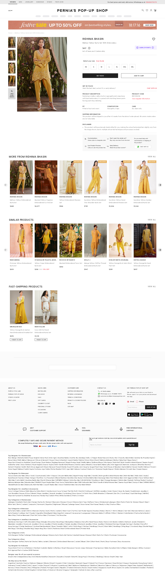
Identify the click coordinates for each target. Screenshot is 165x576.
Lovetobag (67, 493)
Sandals (60, 526)
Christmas (91, 556)
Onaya (51, 460)
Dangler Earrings (126, 524)
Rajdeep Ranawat (58, 462)
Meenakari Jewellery (15, 524)
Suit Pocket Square (85, 511)
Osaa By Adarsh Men (126, 458)
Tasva (10, 475)
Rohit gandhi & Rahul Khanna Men (111, 475)
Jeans (147, 511)
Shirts (29, 511)
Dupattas (49, 504)
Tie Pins (74, 511)
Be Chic (117, 493)
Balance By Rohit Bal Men (34, 484)
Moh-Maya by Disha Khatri (35, 491)
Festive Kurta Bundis (142, 513)
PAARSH (38, 482)
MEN (20, 2)
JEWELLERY (29, 2)
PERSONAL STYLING (44, 406)
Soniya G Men (138, 482)
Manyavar (31, 460)
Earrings (19, 522)
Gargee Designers (111, 480)
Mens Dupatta (58, 513)
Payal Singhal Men (48, 482)
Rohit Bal (116, 462)
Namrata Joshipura (130, 464)
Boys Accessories (124, 541)
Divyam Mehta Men (65, 475)
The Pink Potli (72, 491)
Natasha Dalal (23, 458)
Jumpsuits (32, 504)
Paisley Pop (44, 495)
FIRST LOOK (59, 2)
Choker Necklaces (26, 526)
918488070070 (151, 2)
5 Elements (109, 493)
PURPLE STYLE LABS (14, 391)
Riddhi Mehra (86, 462)
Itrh (64, 469)
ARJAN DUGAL (86, 480)
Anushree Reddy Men (32, 480)
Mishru (116, 460)
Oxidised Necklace (40, 526)
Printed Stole (85, 528)
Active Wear (42, 515)
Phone (141, 401)
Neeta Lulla (106, 464)
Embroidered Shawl (73, 528)
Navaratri (52, 556)
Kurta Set (63, 535)
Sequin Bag (39, 528)
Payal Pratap (36, 462)
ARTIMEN (59, 480)
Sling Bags (125, 526)
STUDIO (49, 2)
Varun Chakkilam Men (66, 484)
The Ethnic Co (41, 478)
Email (132, 401)
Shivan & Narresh (42, 460)
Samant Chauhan (14, 467)
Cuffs (25, 522)
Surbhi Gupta (29, 469)
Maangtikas (69, 522)
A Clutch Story (88, 493)
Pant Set (34, 515)
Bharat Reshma (61, 478)
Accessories (76, 513)
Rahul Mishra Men (71, 482)
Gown (69, 502)
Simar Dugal (12, 469)
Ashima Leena (80, 464)
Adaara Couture (80, 469)
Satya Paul (44, 458)
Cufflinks (107, 513)
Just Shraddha (13, 493)
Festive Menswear (23, 515)
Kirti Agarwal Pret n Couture (18, 550)
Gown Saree (85, 504)
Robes (102, 511)
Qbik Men (11, 480)
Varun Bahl (97, 464)
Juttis (70, 526)
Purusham (50, 478)
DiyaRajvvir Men (98, 480)
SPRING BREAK (149, 482)
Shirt (88, 541)
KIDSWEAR (40, 2)
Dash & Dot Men (19, 475)
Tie (57, 515)
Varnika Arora (51, 491)
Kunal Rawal (12, 478)
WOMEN (13, 2)
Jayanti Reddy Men (51, 484)
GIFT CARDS (42, 400)
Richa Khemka (56, 469)
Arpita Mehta (126, 467)
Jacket (77, 541)
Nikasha (89, 464)
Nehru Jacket (21, 511)
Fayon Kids (12, 548)
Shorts (108, 511)
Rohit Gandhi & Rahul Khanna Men (105, 482)
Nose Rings (60, 522)
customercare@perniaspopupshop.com (112, 396)
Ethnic (114, 513)
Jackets (24, 504)
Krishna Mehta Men (90, 478)
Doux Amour (77, 493)
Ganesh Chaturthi (71, 556)
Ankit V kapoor (52, 475)
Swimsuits (40, 504)
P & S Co (20, 548)
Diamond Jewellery (85, 524)
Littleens (124, 548)
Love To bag (62, 491)
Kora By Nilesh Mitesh (83, 484)
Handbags (93, 526)
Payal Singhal (37, 464)
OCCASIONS (42, 409)
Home (10, 33)
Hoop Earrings (13, 526)
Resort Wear (144, 502)
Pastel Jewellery (58, 524)
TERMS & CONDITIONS (75, 397)
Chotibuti (37, 548)
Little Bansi (28, 548)
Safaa (48, 469)
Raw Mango (12, 458)
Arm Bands (113, 522)
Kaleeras (78, 522)
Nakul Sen (123, 460)
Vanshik (95, 475)
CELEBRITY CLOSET (44, 403)
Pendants (141, 522)
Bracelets (32, 522)
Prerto (74, 495)
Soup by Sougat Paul (91, 467)
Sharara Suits (54, 535)
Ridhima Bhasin (93, 38)
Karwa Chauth (110, 556)
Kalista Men (123, 480)
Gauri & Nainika (60, 460)
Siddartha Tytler (13, 464)
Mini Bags (11, 528)
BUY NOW (100, 76)
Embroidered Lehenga (40, 535)
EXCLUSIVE (41, 394)
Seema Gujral (147, 462)
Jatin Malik (20, 480)
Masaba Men (29, 482)
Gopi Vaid (103, 467)
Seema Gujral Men (125, 482)
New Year (119, 556)
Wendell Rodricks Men (16, 484)
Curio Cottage (13, 491)
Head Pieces (93, 522)
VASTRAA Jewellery (100, 491)
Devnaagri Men (103, 478)
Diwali (10, 556)
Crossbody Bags (136, 526)
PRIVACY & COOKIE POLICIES (77, 400)
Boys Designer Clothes (16, 541)
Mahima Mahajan (106, 460)
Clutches (86, 526)
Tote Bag (19, 528)
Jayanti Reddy (73, 460)
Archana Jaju (40, 469)
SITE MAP (71, 406)
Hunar (115, 491)
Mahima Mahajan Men (16, 482)
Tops (85, 502)
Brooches (63, 515)
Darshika (71, 478)
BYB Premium (34, 550)
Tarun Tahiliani (26, 464)
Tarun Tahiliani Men (146, 478)
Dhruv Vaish (30, 475)
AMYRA (145, 493)
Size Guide (100, 61)
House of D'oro (25, 493)
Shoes (54, 526)
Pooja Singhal (34, 458)
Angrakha (39, 513)
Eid (33, 556)
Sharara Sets (77, 502)
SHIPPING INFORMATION (75, 391)
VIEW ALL (152, 156)
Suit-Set (127, 511)
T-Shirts (114, 511)
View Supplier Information (141, 98)
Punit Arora (60, 482)
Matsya (146, 467)
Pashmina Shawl (59, 528)
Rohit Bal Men (129, 475)
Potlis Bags (77, 526)
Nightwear (57, 504)
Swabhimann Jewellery (139, 491)
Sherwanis (56, 502)
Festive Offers (115, 504)
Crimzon (81, 495)
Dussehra (60, 556)
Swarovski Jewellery (31, 524)
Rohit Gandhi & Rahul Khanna (131, 462)
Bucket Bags (148, 526)
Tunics (97, 502)
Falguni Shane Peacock (100, 458)
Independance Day (24, 556)
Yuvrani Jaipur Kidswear (84, 548)
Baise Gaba (12, 460)
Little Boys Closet (60, 548)
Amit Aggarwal (116, 464)
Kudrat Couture (146, 480)
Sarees (34, 502)
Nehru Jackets (43, 541)
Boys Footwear (111, 541)
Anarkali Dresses (79, 535)
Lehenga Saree (74, 504)
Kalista (81, 460)
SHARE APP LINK (151, 407)
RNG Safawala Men (85, 482)
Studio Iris (90, 469)
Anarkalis (19, 502)
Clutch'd (81, 491)
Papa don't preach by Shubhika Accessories (23, 495)
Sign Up (131, 445)
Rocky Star (113, 458)
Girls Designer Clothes (16, 535)
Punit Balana (46, 462)
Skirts (19, 504)
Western (120, 513)
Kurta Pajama (13, 513)
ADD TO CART (139, 76)
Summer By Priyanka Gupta (144, 458)
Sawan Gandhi (137, 467)
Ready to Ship (104, 504)
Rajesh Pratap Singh (73, 462)
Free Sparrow (99, 548)
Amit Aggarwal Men (131, 478)
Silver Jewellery (98, 524)
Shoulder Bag (29, 528)
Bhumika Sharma (144, 464)
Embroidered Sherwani (66, 541)
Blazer (83, 541)
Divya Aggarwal (37, 467)
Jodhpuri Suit (24, 513)
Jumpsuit (68, 513)
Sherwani (35, 511)
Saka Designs (132, 548)
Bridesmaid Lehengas (108, 502)
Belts (65, 526)
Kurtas (42, 511)
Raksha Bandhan (42, 556)
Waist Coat (67, 511)
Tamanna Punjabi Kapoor (105, 469)
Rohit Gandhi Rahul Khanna (64, 464)
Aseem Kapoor (142, 469)
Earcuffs (85, 522)
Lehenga (28, 535)
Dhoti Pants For (98, 535)
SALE (39, 397)
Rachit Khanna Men (48, 480)
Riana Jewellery (43, 493)
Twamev (21, 478)
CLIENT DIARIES (43, 412)
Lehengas (11, 502)
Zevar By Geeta (124, 491)
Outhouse (88, 491)
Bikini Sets (11, 504)
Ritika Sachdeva (65, 495)
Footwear (51, 515)
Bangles (44, 522)
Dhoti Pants (121, 502)
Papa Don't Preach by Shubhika (19, 462)
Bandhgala (48, 513)
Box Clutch (48, 528)
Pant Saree (94, 504)
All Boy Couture (144, 548)
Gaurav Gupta (48, 464)
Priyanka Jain (77, 467)
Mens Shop (12, 515)
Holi (15, 556)
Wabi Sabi (138, 475)
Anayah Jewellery (56, 493)
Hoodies (96, 511)
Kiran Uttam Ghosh (92, 460)
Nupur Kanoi (132, 460)
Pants (53, 511)
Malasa (20, 469)
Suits (47, 511)
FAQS (69, 403)
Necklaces (11, 522)
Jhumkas (136, 524)
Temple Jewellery (71, 524)
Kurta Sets (27, 502)
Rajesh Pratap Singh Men (82, 475)
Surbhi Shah (26, 467)
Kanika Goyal (66, 467)
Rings (38, 522)
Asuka (146, 475)
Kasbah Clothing (134, 480)
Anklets (120, 522)
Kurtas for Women (44, 502)
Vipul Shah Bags (136, 493)
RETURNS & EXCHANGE (75, 394)
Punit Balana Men (116, 478)
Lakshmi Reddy (47, 548)
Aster (110, 491)
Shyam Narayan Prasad (52, 467)
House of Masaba (114, 467)
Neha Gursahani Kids (112, 548)
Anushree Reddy (63, 458)
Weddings (99, 556)
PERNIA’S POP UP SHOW (16, 394)
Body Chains (103, 522)
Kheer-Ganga (30, 478)
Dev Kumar (78, 478)
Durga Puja (82, 556)
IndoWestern (129, 513)
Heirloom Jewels (130, 522)
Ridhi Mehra (22, 460)
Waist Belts (108, 526)
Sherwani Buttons (137, 511)
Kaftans (90, 502)
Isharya (22, 491)
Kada (48, 526)
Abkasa (65, 480)
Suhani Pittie (54, 495)
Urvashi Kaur (131, 469)
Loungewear (86, 513)
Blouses (65, 504)
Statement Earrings (112, 524)
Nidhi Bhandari (99, 493)
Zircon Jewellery (45, 524)
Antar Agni (52, 458)
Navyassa (70, 548)
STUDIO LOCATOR (13, 397)
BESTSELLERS (42, 391)
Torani (153, 467)
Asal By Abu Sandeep (77, 458)
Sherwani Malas (97, 513)
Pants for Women (132, 502)
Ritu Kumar (108, 462)
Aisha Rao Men (75, 480)
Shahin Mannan (120, 469)
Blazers (120, 511)
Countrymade (40, 475)
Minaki (33, 493)
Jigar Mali (69, 469)
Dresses (63, 502)
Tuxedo (32, 513)
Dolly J (88, 458)
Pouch (101, 526)
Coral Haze (125, 493)
